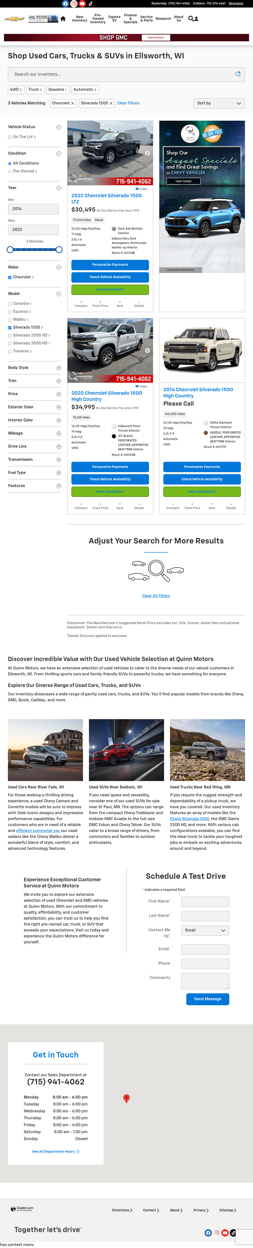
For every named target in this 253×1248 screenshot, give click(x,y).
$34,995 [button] (105, 407)
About (175, 1210)
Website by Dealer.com (22, 1209)
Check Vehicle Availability (110, 277)
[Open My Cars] (195, 19)
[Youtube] (82, 3)
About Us (179, 18)
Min (11, 200)
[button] (110, 220)
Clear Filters (128, 103)
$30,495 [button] (105, 210)
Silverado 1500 (94, 103)
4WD (15, 90)
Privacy (199, 1210)
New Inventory (79, 18)
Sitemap (226, 1210)
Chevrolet (61, 103)
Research (163, 19)
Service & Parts (146, 18)
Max (11, 220)
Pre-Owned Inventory (97, 19)
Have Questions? (110, 289)
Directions (120, 1210)
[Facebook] (65, 3)
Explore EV (114, 18)
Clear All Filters (156, 596)
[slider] (10, 249)
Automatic (84, 90)
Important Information (180, 271)
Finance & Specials (130, 19)
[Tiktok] (90, 3)
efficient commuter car (37, 831)
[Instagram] (74, 3)
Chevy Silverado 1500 (189, 819)
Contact (149, 1210)
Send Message (207, 999)
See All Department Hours (53, 1151)
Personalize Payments (110, 265)
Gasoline (57, 90)
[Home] (14, 19)
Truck (35, 90)
